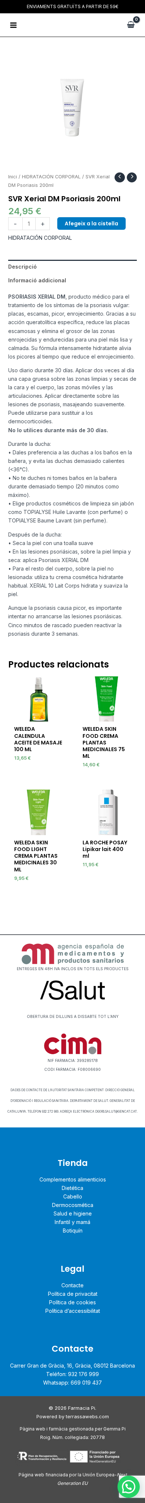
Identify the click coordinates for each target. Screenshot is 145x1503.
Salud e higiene (73, 1213)
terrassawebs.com (87, 1416)
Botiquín (73, 1230)
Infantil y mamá (72, 1222)
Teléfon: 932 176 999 (72, 1374)
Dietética (72, 1188)
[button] (128, 1487)
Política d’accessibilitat (72, 1311)
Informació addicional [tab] (37, 280)
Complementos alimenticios (72, 1179)
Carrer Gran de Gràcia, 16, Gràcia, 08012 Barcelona (72, 1365)
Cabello (72, 1196)
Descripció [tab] (22, 266)
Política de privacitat (72, 1294)
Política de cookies (72, 1302)
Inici (12, 176)
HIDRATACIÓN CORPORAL (51, 176)
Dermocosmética (72, 1205)
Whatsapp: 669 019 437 (72, 1382)
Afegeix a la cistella (91, 223)
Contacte (72, 1285)
